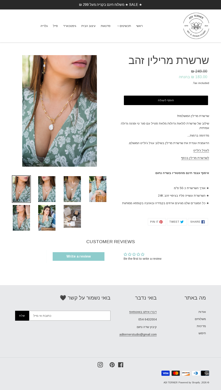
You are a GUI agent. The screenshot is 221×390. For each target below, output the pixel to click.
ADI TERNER (171, 382)
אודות (202, 312)
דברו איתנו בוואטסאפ (143, 312)
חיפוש (202, 333)
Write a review (78, 256)
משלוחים (200, 319)
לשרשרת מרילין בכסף (195, 158)
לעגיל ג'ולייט (201, 150)
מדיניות (201, 326)
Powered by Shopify (189, 382)
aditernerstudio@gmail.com (138, 334)
